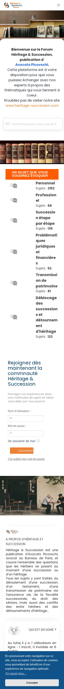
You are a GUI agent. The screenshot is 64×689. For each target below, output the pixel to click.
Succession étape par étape (45, 218)
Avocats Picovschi (31, 64)
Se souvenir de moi (22, 441)
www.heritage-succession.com (32, 105)
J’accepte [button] (32, 682)
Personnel (45, 183)
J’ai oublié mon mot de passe (26, 459)
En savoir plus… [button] (16, 673)
